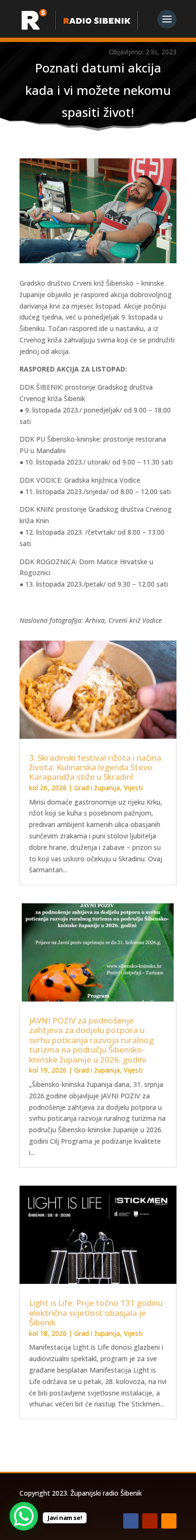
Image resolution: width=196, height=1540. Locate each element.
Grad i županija (97, 787)
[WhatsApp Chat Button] (24, 1516)
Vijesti (133, 787)
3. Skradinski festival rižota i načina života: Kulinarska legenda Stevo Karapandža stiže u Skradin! (95, 767)
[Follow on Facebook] (130, 1521)
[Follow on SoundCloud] (168, 1521)
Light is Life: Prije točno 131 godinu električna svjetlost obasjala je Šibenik (96, 1312)
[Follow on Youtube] (149, 1521)
